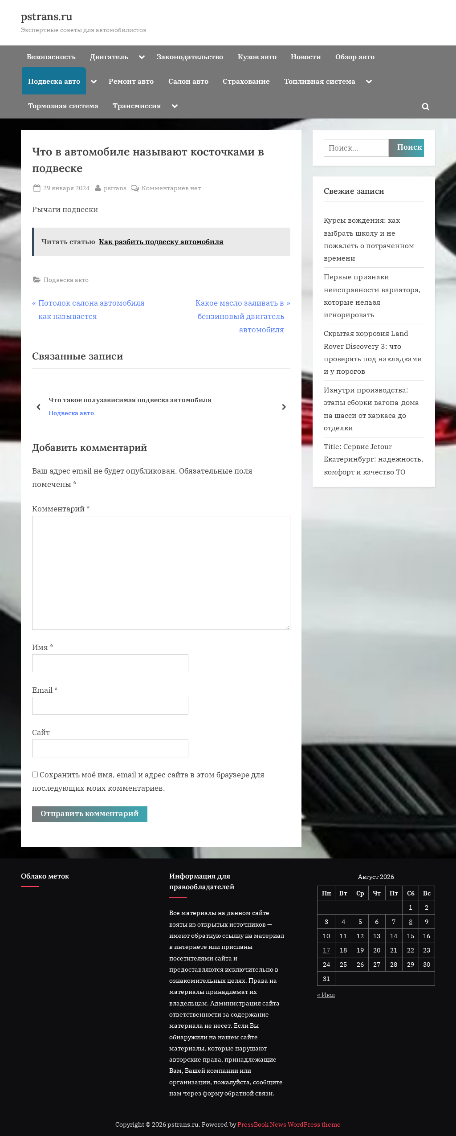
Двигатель (109, 56)
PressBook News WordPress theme (289, 1124)
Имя (42, 647)
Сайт (41, 732)
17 (326, 950)
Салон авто (188, 81)
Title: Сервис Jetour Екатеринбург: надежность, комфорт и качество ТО (373, 458)
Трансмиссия (137, 105)
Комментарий (61, 509)
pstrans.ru (47, 16)
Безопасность (51, 56)
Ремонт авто (131, 81)
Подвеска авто (54, 81)
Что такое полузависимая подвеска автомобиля (130, 399)
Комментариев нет (171, 188)
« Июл (326, 994)
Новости (306, 56)
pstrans (115, 187)
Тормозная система (63, 105)
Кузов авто (257, 56)
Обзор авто (355, 56)
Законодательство (190, 56)
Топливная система (319, 81)
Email (45, 690)
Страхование (246, 81)
